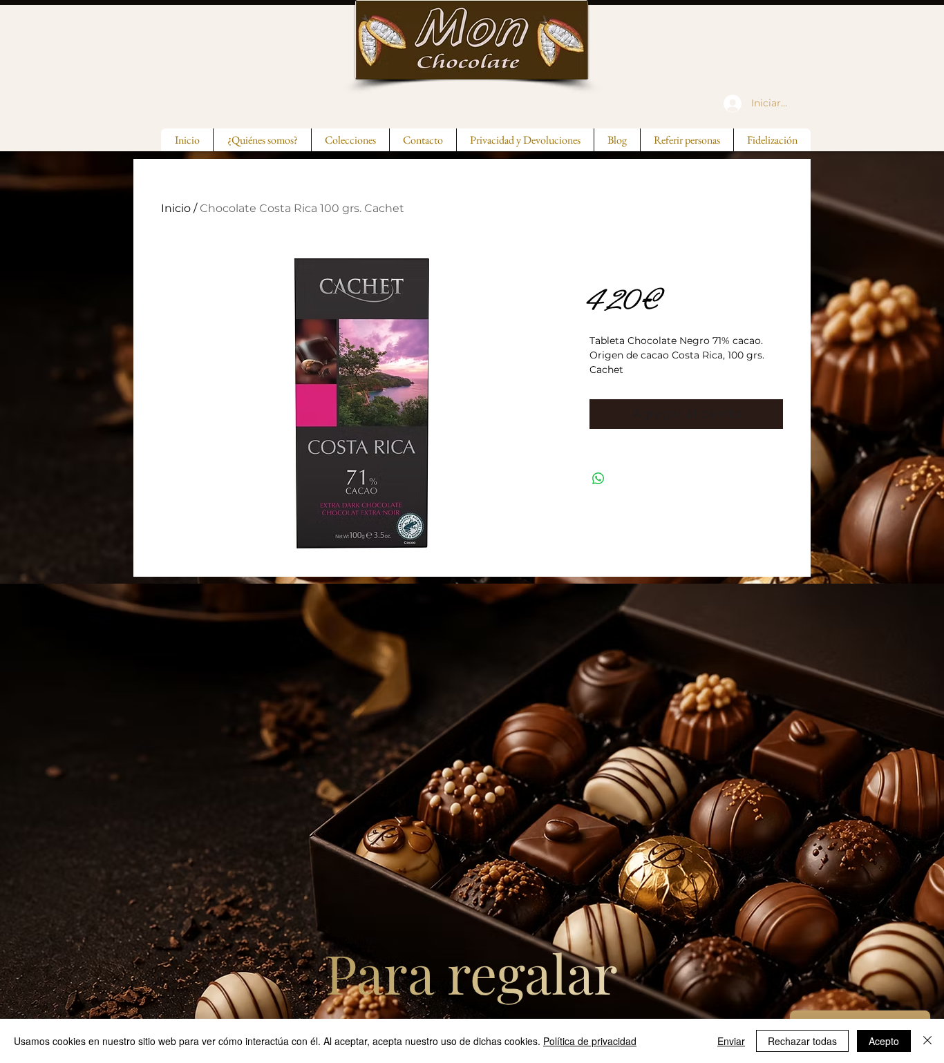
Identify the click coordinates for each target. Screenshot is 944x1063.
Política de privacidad (589, 1041)
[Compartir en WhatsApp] (598, 478)
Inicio (176, 208)
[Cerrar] (927, 1041)
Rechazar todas (802, 1041)
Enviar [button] (731, 1041)
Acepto (884, 1041)
